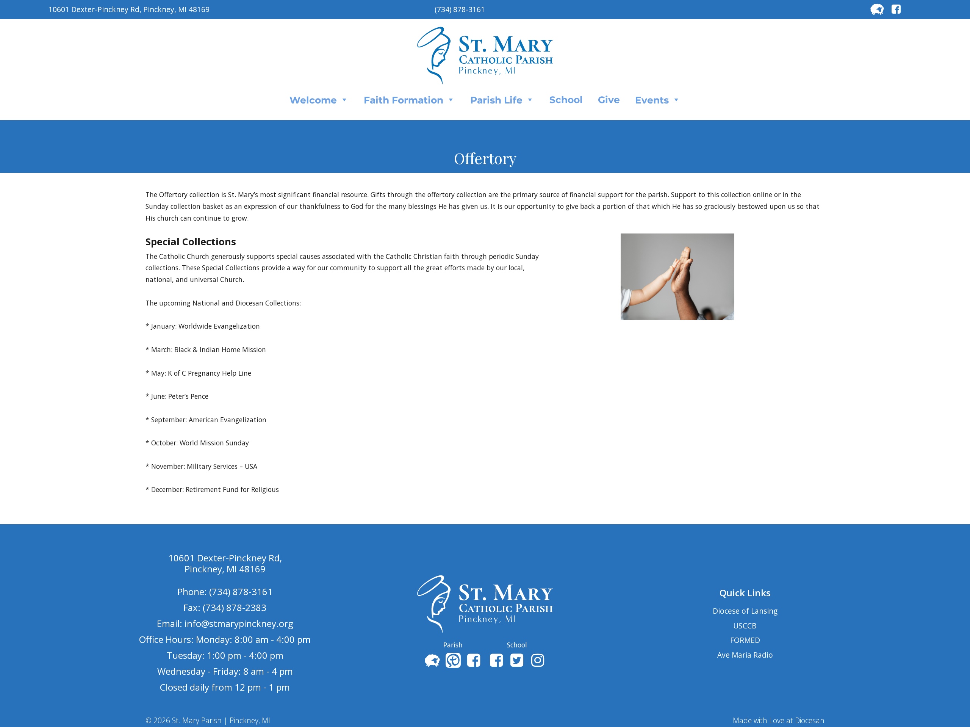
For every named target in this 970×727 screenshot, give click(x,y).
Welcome (313, 100)
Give (609, 99)
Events (652, 100)
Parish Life (496, 100)
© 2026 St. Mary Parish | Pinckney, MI (208, 720)
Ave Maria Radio (745, 655)
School (566, 99)
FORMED (745, 640)
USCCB (745, 625)
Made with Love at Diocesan (778, 720)
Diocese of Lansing (745, 611)
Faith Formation (403, 100)
